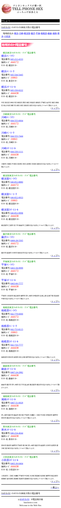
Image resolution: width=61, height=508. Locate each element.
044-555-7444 (16, 136)
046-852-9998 (16, 213)
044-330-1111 (16, 151)
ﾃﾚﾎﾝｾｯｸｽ (24, 499)
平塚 (38, 33)
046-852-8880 (16, 182)
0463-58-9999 (16, 268)
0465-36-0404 (16, 463)
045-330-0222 (16, 90)
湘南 (55, 33)
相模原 (44, 33)
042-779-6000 (16, 314)
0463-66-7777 (16, 283)
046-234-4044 (16, 433)
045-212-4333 (16, 59)
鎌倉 (50, 33)
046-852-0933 (16, 197)
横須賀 (27, 33)
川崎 (21, 33)
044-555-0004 (16, 120)
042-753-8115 (16, 329)
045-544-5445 (16, 75)
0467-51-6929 (16, 403)
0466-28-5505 (16, 240)
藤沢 (33, 33)
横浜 (16, 33)
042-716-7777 (16, 345)
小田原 (7, 36)
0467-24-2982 (16, 372)
